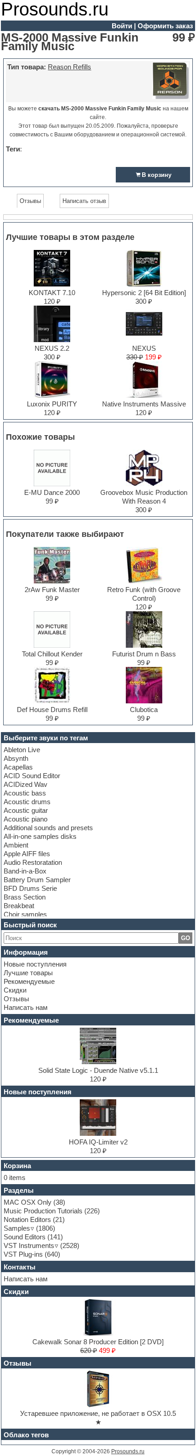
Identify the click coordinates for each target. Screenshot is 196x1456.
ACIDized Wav (25, 784)
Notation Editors (27, 1219)
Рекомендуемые (29, 981)
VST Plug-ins (23, 1254)
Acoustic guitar (26, 810)
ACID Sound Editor (32, 776)
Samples (17, 1228)
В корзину (156, 175)
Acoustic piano (25, 819)
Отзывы (16, 999)
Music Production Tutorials (43, 1211)
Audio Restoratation (33, 862)
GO (185, 938)
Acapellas (18, 767)
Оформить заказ (165, 26)
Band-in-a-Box (25, 871)
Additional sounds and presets (48, 828)
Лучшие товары (28, 973)
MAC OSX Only (28, 1202)
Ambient (16, 845)
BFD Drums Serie (30, 888)
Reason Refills (69, 67)
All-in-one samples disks (40, 836)
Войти (122, 26)
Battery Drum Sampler (37, 880)
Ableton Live (22, 750)
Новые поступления (35, 964)
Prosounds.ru (127, 1451)
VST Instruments (29, 1245)
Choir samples (25, 914)
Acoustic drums (27, 802)
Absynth (16, 758)
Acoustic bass (25, 793)
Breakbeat (19, 906)
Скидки (15, 990)
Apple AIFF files (27, 854)
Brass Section (25, 897)
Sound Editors (25, 1237)
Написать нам (25, 1007)
